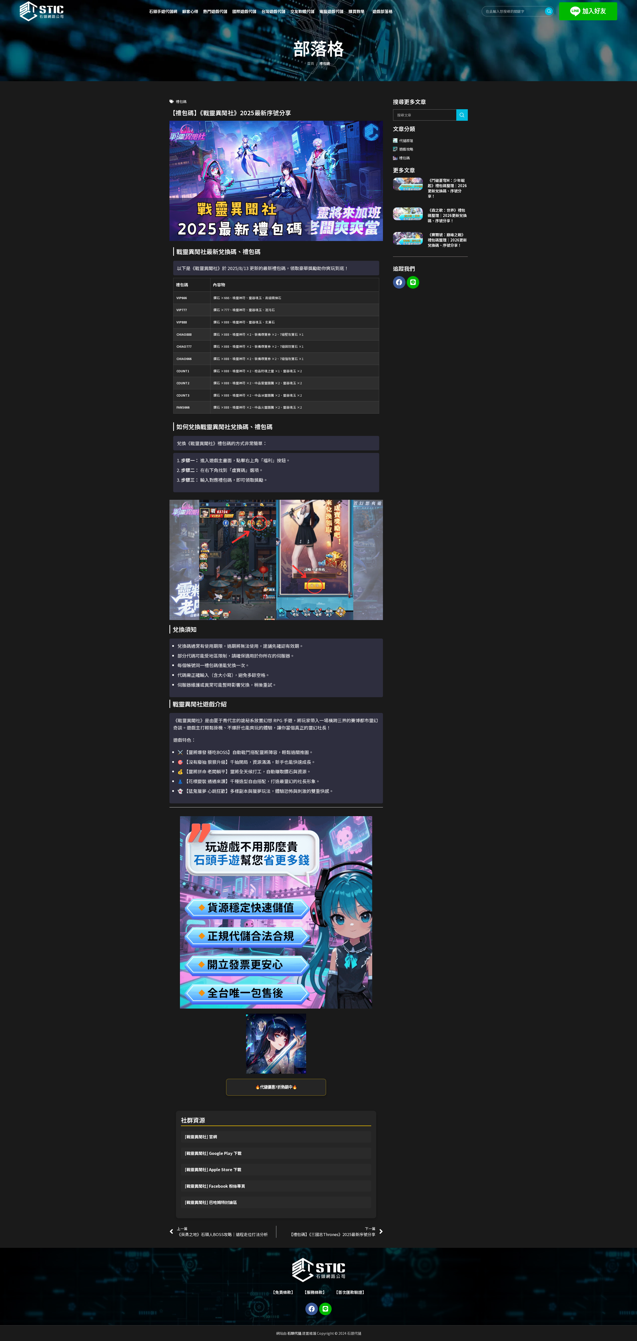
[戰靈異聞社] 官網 (201, 1137)
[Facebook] (399, 282)
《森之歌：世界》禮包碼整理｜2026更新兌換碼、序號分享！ (447, 215)
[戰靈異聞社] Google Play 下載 (213, 1153)
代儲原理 (406, 140)
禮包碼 (324, 63)
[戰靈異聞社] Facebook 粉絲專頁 (215, 1186)
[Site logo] (41, 10)
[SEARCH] (462, 115)
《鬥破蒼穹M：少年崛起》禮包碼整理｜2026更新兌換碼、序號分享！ (447, 188)
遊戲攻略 (406, 149)
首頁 (310, 63)
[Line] (413, 282)
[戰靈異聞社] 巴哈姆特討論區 (211, 1202)
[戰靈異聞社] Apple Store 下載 (213, 1169)
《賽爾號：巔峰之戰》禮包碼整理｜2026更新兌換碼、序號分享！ (447, 240)
